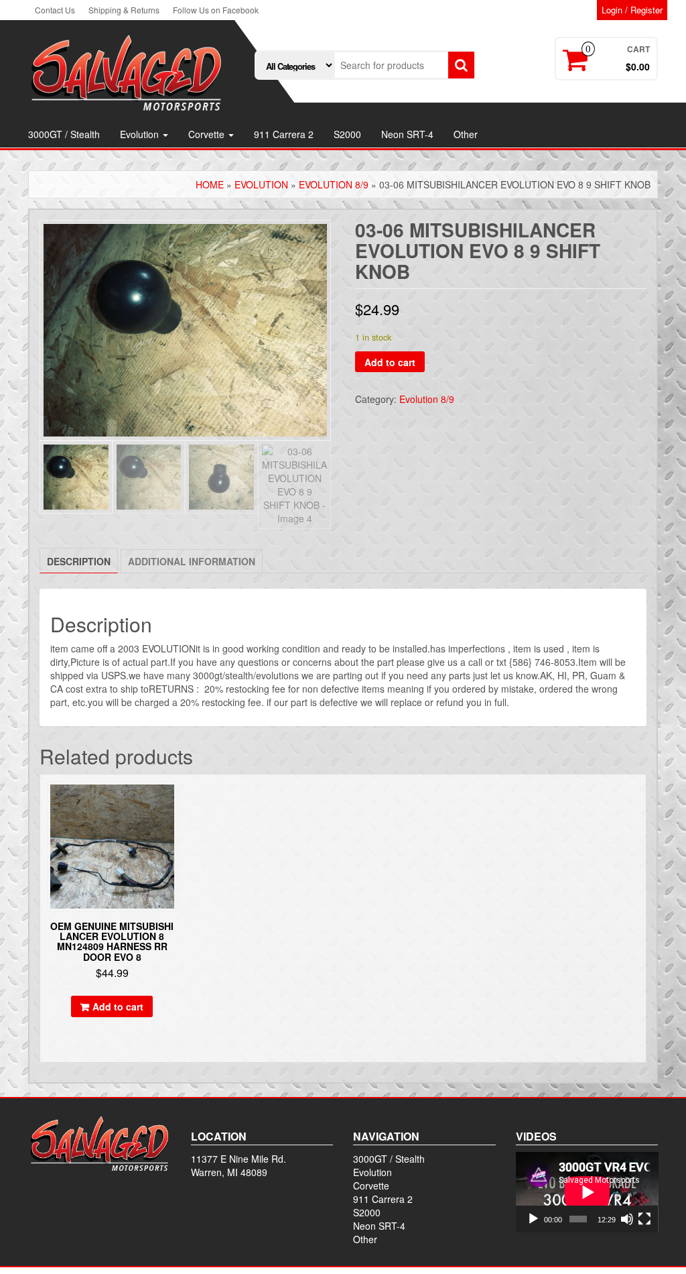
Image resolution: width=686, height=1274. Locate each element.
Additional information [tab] (191, 561)
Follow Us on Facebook (216, 9)
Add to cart (389, 362)
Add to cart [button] (117, 1006)
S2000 (347, 134)
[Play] (533, 1219)
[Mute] (627, 1219)
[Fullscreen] (644, 1219)
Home (210, 184)
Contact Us (55, 9)
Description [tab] (79, 561)
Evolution (140, 134)
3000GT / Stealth (64, 134)
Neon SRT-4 (407, 134)
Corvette (207, 134)
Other (466, 134)
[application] (587, 1192)
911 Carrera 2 (284, 134)
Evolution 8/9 (333, 184)
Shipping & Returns (123, 9)
